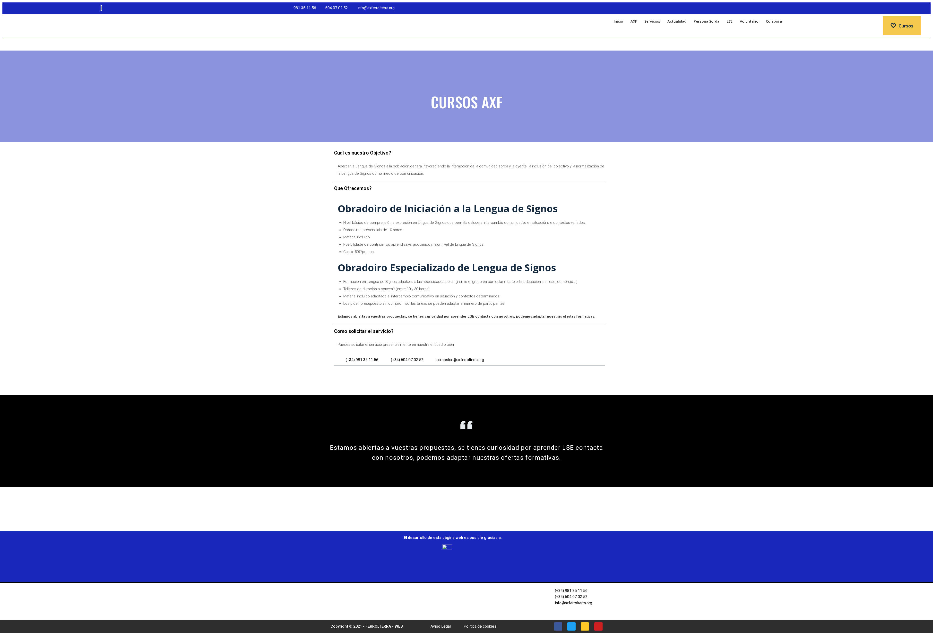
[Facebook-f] (898, 8)
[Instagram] (915, 8)
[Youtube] (924, 8)
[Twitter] (907, 8)
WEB (399, 626)
